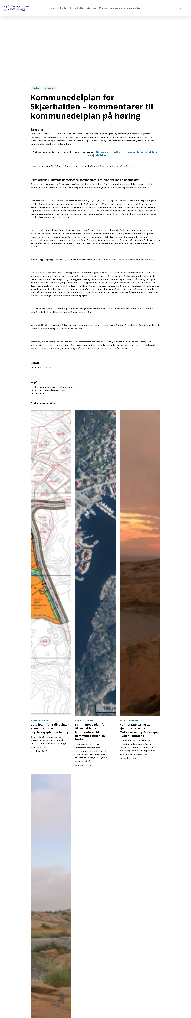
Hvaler (35, 88)
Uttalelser (50, 88)
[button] (186, 8)
